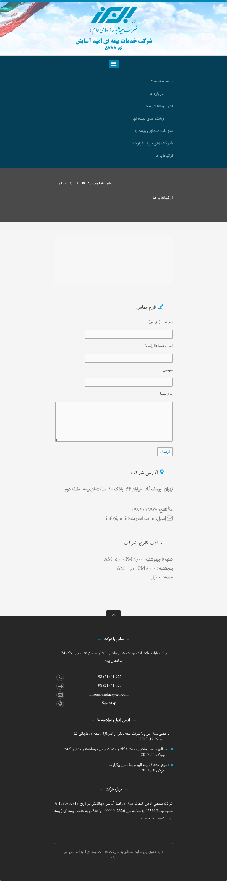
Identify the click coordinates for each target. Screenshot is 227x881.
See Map (109, 703)
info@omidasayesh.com (109, 694)
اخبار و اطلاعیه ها (158, 105)
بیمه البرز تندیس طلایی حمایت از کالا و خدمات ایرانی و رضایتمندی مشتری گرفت (116, 749)
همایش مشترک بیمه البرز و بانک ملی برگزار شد (138, 764)
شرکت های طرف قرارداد (152, 142)
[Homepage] (83, 183)
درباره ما (156, 93)
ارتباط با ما (164, 155)
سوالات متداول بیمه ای (153, 130)
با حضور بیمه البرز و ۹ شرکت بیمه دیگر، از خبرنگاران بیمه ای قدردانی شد (121, 733)
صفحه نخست (161, 80)
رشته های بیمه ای (148, 118)
